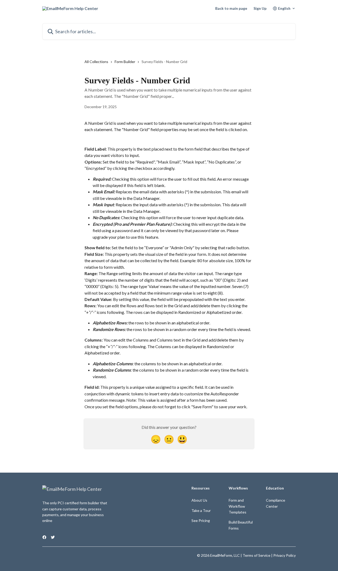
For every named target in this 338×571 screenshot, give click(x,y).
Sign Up (259, 8)
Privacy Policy (284, 555)
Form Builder (125, 61)
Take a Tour (201, 510)
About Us (199, 500)
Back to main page (231, 8)
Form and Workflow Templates (237, 506)
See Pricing (200, 520)
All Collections (96, 61)
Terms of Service (256, 555)
